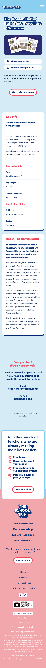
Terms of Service (24, 637)
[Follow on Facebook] (21, 595)
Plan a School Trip (23, 523)
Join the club (23, 489)
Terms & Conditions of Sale (23, 627)
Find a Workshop (23, 529)
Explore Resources (23, 534)
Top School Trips (23, 582)
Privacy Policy (23, 618)
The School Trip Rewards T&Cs (23, 631)
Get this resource (23, 92)
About (23, 572)
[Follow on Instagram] (25, 595)
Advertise (23, 577)
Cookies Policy (23, 622)
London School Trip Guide (23, 588)
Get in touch (23, 560)
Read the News (23, 540)
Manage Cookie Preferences (23, 613)
